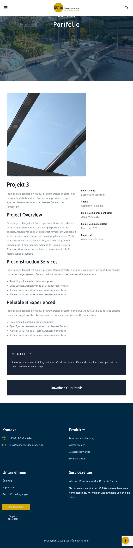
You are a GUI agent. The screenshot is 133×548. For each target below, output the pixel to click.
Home (60, 16)
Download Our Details (66, 388)
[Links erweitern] (125, 540)
